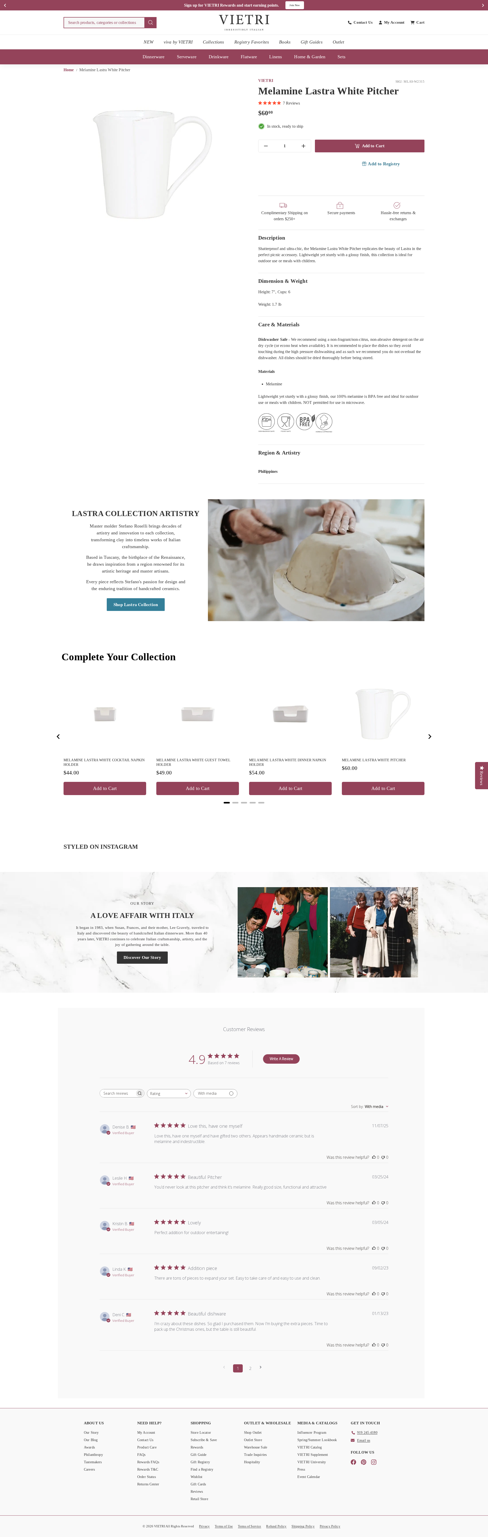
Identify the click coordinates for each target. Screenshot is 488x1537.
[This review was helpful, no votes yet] (374, 1157)
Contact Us (145, 1440)
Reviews (197, 1492)
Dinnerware (154, 56)
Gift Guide (199, 1455)
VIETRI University (311, 1462)
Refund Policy (276, 1526)
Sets (341, 56)
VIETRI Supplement (312, 1455)
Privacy (204, 1526)
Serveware (186, 56)
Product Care (147, 1447)
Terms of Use (224, 1526)
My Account (146, 1432)
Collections (213, 42)
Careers (89, 1469)
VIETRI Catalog (309, 1447)
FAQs (141, 1455)
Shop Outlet (253, 1432)
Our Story (91, 1432)
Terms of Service (249, 1526)
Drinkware (218, 56)
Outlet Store (253, 1440)
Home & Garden (309, 56)
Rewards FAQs (148, 1462)
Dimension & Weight (283, 281)
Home (69, 70)
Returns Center (148, 1484)
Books (285, 42)
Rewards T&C (147, 1469)
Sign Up (298, 5)
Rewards (197, 1447)
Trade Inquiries (255, 1455)
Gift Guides (312, 42)
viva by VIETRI (178, 42)
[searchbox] (117, 1093)
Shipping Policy (303, 1526)
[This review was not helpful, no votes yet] (383, 1157)
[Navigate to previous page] (226, 1367)
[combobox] (110, 22)
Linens (275, 56)
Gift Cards (198, 1484)
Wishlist (196, 1477)
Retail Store (199, 1499)
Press (301, 1469)
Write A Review (281, 1058)
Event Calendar (308, 1477)
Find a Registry (202, 1469)
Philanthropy (93, 1455)
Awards (89, 1447)
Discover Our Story (142, 957)
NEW (148, 42)
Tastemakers (93, 1462)
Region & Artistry (279, 453)
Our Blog (91, 1440)
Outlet (338, 42)
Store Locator (201, 1432)
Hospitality (252, 1462)
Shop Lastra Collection (136, 604)
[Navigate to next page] (262, 1367)
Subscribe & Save (204, 1440)
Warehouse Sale (255, 1447)
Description (271, 238)
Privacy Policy (330, 1526)
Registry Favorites (251, 42)
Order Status (146, 1477)
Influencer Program (311, 1432)
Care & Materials (278, 324)
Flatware (249, 56)
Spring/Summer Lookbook (317, 1440)
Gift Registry (200, 1462)
